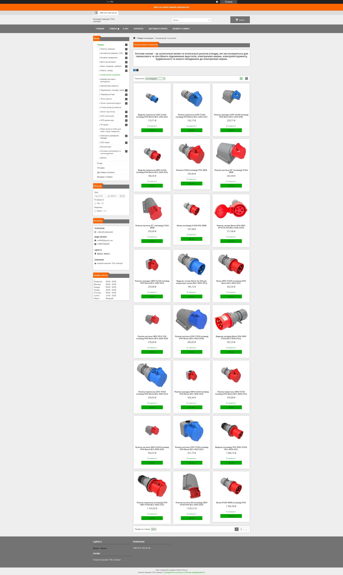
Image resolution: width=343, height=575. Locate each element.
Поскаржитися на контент (173, 572)
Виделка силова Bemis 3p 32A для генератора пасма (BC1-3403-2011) (191, 282)
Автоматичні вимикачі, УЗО (111, 53)
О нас (125, 29)
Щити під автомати (108, 62)
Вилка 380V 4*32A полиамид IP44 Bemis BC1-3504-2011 (231, 282)
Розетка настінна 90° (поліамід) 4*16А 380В (231, 171)
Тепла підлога (106, 99)
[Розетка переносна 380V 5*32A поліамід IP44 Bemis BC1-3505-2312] (231, 375)
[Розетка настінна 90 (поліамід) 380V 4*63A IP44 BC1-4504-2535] (191, 486)
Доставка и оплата (158, 29)
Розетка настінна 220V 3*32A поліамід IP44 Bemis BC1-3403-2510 (191, 448)
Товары (113, 29)
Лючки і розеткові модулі (110, 103)
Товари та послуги (145, 38)
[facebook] (134, 71)
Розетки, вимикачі (107, 49)
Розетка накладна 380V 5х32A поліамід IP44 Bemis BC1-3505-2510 (191, 393)
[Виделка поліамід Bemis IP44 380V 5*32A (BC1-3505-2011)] (231, 319)
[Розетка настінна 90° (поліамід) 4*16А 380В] (231, 153)
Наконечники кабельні (109, 86)
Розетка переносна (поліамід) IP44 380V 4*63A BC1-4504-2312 (152, 504)
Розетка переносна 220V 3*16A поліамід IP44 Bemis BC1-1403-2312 (191, 116)
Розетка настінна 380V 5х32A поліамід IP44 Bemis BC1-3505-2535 (152, 448)
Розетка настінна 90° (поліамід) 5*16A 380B (152, 226)
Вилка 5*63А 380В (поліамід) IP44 (231, 503)
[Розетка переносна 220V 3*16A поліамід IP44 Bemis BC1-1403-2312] (191, 98)
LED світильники (107, 116)
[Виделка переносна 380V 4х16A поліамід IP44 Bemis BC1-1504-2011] (152, 153)
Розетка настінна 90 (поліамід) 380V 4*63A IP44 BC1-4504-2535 (191, 504)
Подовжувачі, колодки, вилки (112, 90)
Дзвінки (103, 158)
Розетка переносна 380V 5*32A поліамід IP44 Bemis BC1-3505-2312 (231, 393)
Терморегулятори (107, 94)
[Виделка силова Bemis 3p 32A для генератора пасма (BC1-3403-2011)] (191, 264)
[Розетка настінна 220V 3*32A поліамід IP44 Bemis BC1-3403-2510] (191, 430)
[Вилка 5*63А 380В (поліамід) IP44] (231, 486)
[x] (137, 71)
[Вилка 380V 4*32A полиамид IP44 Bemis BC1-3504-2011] (231, 264)
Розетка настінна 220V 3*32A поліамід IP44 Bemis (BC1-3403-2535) (191, 337)
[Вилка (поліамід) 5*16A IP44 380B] (191, 209)
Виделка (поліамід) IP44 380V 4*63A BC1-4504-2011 (231, 448)
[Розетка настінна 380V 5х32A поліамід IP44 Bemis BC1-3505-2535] (152, 430)
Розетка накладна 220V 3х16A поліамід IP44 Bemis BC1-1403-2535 (231, 116)
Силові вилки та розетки (110, 75)
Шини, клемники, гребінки (110, 66)
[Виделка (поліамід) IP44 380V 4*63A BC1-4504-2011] (231, 430)
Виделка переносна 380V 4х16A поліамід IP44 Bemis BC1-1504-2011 (152, 171)
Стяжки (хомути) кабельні (110, 107)
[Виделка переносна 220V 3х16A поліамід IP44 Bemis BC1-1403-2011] (152, 98)
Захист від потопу (107, 112)
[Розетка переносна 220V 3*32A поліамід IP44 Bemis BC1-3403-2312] (152, 375)
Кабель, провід (106, 70)
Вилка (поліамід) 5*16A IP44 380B (191, 225)
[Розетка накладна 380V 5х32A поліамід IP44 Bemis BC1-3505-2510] (191, 375)
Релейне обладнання (108, 58)
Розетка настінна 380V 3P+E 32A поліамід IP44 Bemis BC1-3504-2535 (152, 337)
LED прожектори (107, 120)
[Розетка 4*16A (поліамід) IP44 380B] (191, 153)
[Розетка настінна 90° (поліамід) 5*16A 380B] (152, 209)
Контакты (138, 29)
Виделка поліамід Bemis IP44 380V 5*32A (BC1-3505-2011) (231, 337)
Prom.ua (184, 570)
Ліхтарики (104, 125)
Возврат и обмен (181, 29)
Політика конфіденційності (195, 572)
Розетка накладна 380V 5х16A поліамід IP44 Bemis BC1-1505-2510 (152, 282)
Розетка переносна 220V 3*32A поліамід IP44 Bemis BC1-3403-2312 (152, 393)
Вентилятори (105, 147)
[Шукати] (209, 20)
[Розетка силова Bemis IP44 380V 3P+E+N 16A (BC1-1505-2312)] (231, 209)
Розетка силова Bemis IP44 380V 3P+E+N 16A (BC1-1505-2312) (231, 226)
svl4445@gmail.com (105, 240)
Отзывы (101, 168)
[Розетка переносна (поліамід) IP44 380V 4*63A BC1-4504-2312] (152, 486)
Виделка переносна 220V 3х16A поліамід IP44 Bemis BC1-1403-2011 (152, 116)
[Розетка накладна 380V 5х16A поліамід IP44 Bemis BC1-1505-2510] (152, 264)
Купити (152, 130)
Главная (100, 29)
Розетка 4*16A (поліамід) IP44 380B (191, 170)
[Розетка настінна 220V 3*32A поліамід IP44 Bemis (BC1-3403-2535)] (191, 319)
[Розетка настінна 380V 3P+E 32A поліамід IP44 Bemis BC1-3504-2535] (152, 319)
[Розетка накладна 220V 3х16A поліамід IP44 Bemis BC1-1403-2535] (231, 98)
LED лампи (104, 142)
